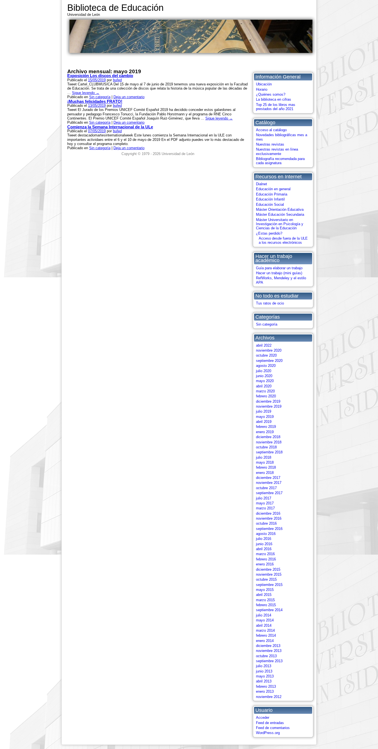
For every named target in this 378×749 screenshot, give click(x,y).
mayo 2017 (265, 503)
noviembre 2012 (268, 697)
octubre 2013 (266, 656)
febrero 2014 (266, 635)
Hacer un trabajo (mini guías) (279, 273)
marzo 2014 (265, 630)
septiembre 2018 (269, 452)
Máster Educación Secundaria (280, 214)
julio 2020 (263, 371)
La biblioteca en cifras (273, 99)
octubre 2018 (266, 447)
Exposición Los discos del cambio (100, 75)
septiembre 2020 (269, 361)
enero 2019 (265, 432)
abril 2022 (263, 345)
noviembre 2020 (268, 350)
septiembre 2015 (269, 585)
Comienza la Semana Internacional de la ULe (110, 127)
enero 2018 (265, 473)
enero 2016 (265, 564)
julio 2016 (263, 539)
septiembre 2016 (269, 529)
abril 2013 (263, 681)
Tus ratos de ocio (270, 303)
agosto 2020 (266, 366)
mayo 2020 (265, 381)
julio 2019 (263, 411)
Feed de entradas (270, 723)
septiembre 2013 (269, 661)
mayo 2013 (265, 676)
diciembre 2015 (268, 569)
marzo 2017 (265, 508)
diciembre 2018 (268, 437)
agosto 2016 (266, 534)
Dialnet (261, 184)
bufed (117, 80)
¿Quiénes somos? (270, 94)
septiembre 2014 (269, 610)
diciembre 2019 (268, 401)
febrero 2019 (266, 427)
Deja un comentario (128, 97)
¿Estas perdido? (269, 233)
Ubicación (264, 84)
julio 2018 (263, 457)
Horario (261, 89)
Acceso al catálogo (271, 130)
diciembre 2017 (268, 478)
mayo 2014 (265, 620)
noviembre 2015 (268, 574)
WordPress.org (268, 733)
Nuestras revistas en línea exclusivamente (277, 151)
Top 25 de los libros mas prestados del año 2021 (275, 107)
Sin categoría (266, 324)
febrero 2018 (266, 467)
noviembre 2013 (268, 651)
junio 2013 (264, 671)
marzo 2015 (265, 600)
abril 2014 (263, 625)
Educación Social (270, 204)
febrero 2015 (266, 605)
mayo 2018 (265, 462)
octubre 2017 (266, 488)
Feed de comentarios (273, 728)
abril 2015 (263, 595)
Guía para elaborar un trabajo (279, 268)
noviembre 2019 (268, 406)
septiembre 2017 (269, 493)
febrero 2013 (266, 686)
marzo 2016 (265, 554)
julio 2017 (263, 498)
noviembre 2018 (268, 442)
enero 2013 (265, 691)
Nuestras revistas (270, 144)
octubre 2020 (266, 355)
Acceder (262, 717)
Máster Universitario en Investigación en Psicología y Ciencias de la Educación (279, 224)
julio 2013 (263, 666)
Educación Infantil (270, 199)
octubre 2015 (266, 579)
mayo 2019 (265, 417)
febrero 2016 (266, 559)
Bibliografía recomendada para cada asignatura (280, 161)
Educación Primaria (271, 194)
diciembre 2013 (268, 646)
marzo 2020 (265, 391)
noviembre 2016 (268, 518)
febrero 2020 (266, 396)
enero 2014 (265, 641)
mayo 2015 (265, 590)
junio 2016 (264, 544)
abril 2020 (263, 386)
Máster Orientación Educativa (280, 209)
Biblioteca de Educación (115, 7)
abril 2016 (263, 549)
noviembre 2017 (268, 483)
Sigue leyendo (85, 93)
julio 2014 (263, 615)
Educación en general (273, 189)
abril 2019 (263, 422)
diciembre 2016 (268, 513)
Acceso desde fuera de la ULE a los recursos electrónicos (283, 240)
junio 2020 (264, 376)
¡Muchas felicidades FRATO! (94, 101)
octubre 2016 (266, 523)
